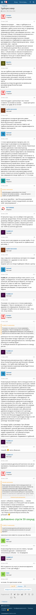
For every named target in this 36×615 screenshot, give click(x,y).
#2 (34, 68)
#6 (34, 186)
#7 (34, 213)
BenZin (8, 62)
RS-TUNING (10, 207)
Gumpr (4, 11)
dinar (8, 179)
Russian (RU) (6, 605)
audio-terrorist (11, 109)
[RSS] (8, 610)
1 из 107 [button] (13, 586)
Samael (8, 133)
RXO (7, 539)
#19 (34, 563)
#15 (34, 447)
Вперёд (20, 586)
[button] (2, 2)
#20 (34, 579)
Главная (3, 610)
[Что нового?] (30, 2)
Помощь (30, 608)
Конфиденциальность (20, 608)
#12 (34, 321)
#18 (34, 545)
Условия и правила (6, 608)
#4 (34, 115)
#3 (34, 97)
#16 (34, 461)
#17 (34, 478)
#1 (34, 21)
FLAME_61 (9, 231)
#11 (34, 300)
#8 (34, 237)
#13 (34, 357)
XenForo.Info (13, 613)
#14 (34, 378)
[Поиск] (33, 2)
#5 (34, 139)
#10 (34, 274)
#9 (34, 255)
